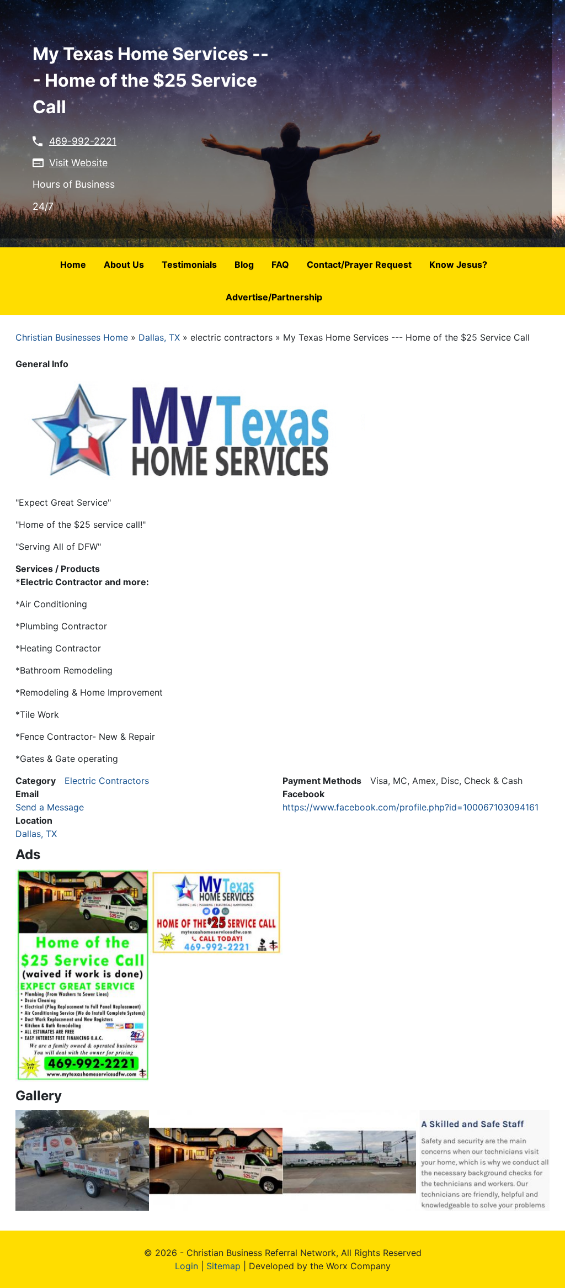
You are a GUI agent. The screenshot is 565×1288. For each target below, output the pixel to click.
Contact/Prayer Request (359, 264)
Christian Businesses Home (71, 337)
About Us (124, 264)
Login (186, 1265)
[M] (82, 1159)
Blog (244, 264)
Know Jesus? (458, 264)
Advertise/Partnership (274, 297)
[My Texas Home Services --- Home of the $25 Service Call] (82, 974)
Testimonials (189, 264)
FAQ (280, 264)
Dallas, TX (159, 337)
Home (73, 264)
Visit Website (78, 162)
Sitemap (223, 1265)
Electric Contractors (107, 780)
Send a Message (49, 807)
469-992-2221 (82, 141)
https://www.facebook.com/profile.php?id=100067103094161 (410, 807)
